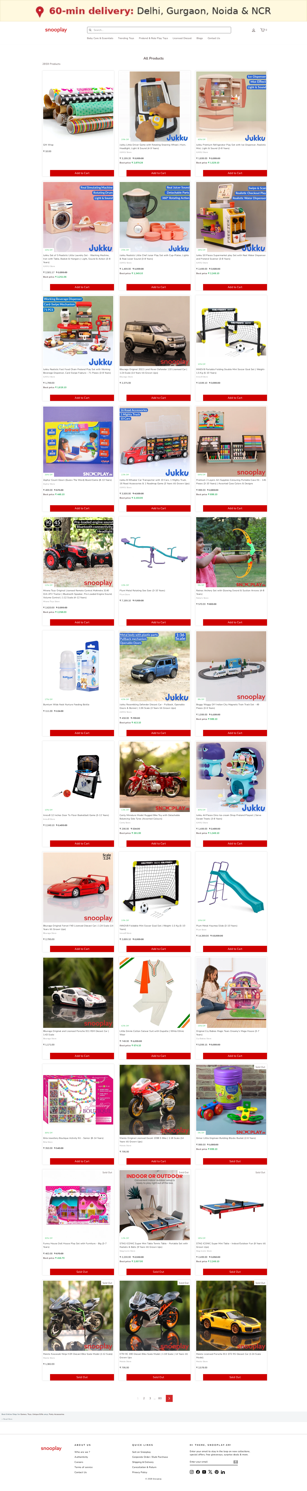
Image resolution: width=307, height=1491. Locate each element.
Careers (79, 1462)
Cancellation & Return (144, 1467)
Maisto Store (125, 1145)
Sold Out (235, 1161)
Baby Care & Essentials (100, 38)
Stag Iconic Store (127, 1251)
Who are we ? (82, 1452)
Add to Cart (82, 173)
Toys (29, 1414)
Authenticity (81, 1457)
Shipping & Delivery (143, 1462)
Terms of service (84, 1467)
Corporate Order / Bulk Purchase (150, 1457)
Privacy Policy (139, 1472)
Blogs (200, 38)
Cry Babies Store (203, 1038)
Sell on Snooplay (141, 1452)
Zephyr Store (49, 484)
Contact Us (214, 38)
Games (23, 1414)
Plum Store (125, 594)
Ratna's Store (202, 598)
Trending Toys (126, 38)
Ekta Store (47, 1142)
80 (160, 1398)
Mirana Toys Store (51, 601)
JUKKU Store (125, 152)
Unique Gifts (37, 1414)
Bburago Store (126, 377)
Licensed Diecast (182, 38)
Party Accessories (56, 1414)
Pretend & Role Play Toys (153, 38)
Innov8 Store (202, 377)
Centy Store (125, 822)
